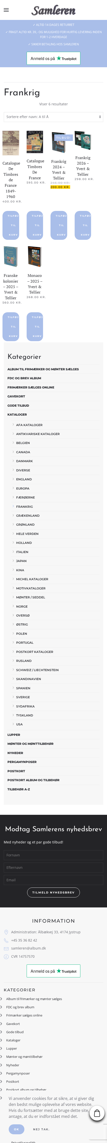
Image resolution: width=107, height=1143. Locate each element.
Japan (21, 561)
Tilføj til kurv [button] (13, 225)
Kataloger (17, 414)
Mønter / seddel (30, 597)
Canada (23, 452)
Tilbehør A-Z (18, 789)
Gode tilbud (18, 405)
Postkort (16, 771)
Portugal (24, 642)
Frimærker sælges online (30, 387)
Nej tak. (41, 1129)
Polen (21, 633)
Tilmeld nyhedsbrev (53, 892)
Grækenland (28, 515)
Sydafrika (25, 706)
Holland (24, 543)
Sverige (23, 697)
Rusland (24, 661)
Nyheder (15, 753)
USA (19, 724)
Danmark (24, 461)
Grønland (25, 524)
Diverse (23, 470)
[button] (6, 10)
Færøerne (25, 497)
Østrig (22, 624)
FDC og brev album (24, 378)
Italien (22, 552)
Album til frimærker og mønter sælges (43, 369)
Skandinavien (28, 679)
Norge (22, 606)
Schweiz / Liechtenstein (37, 670)
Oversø (23, 615)
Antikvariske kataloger (38, 434)
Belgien (23, 443)
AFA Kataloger (29, 425)
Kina (20, 570)
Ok (16, 1129)
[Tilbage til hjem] (54, 9)
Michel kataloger (32, 579)
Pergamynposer (22, 762)
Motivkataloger (31, 588)
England (24, 479)
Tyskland (24, 715)
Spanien (23, 688)
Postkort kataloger (34, 652)
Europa (22, 488)
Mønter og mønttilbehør (30, 744)
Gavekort (16, 396)
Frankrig (24, 506)
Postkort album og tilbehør (33, 780)
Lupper (13, 735)
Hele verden (27, 534)
